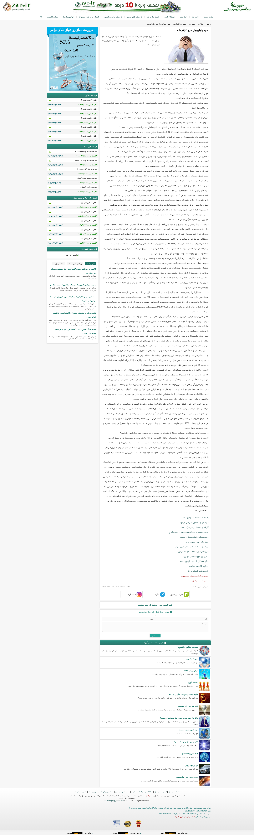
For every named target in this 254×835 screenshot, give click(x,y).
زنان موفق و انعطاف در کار (197, 570)
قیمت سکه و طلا (153, 17)
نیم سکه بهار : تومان (173, 832)
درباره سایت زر (173, 791)
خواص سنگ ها (68, 17)
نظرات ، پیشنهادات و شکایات (142, 791)
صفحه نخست (208, 17)
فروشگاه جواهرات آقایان (113, 17)
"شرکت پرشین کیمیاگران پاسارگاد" (184, 817)
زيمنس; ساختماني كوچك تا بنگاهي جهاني (191, 546)
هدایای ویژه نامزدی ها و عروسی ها (194, 575)
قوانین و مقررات (81, 791)
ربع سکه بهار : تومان (126, 832)
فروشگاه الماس (169, 17)
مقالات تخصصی (52, 17)
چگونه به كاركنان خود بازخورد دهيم (194, 561)
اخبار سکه (183, 17)
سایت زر (149, 795)
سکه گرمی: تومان (79, 832)
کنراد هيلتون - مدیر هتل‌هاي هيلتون (194, 522)
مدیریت (192, 24)
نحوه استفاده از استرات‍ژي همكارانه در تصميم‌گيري (188, 532)
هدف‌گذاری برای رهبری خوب (197, 541)
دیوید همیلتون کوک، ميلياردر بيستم (194, 536)
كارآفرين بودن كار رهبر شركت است (194, 527)
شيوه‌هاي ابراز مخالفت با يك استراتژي (193, 551)
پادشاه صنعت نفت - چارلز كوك (195, 517)
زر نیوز (208, 24)
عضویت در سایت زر (200, 580)
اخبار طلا (195, 17)
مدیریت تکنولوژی (179, 24)
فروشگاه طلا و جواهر (134, 17)
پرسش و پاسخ (93, 791)
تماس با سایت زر (160, 791)
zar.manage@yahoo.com (114, 800)
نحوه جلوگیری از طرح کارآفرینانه (158, 24)
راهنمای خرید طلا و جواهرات (89, 17)
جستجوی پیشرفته (107, 791)
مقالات (200, 24)
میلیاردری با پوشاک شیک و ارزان (195, 556)
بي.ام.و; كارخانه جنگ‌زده (198, 566)
